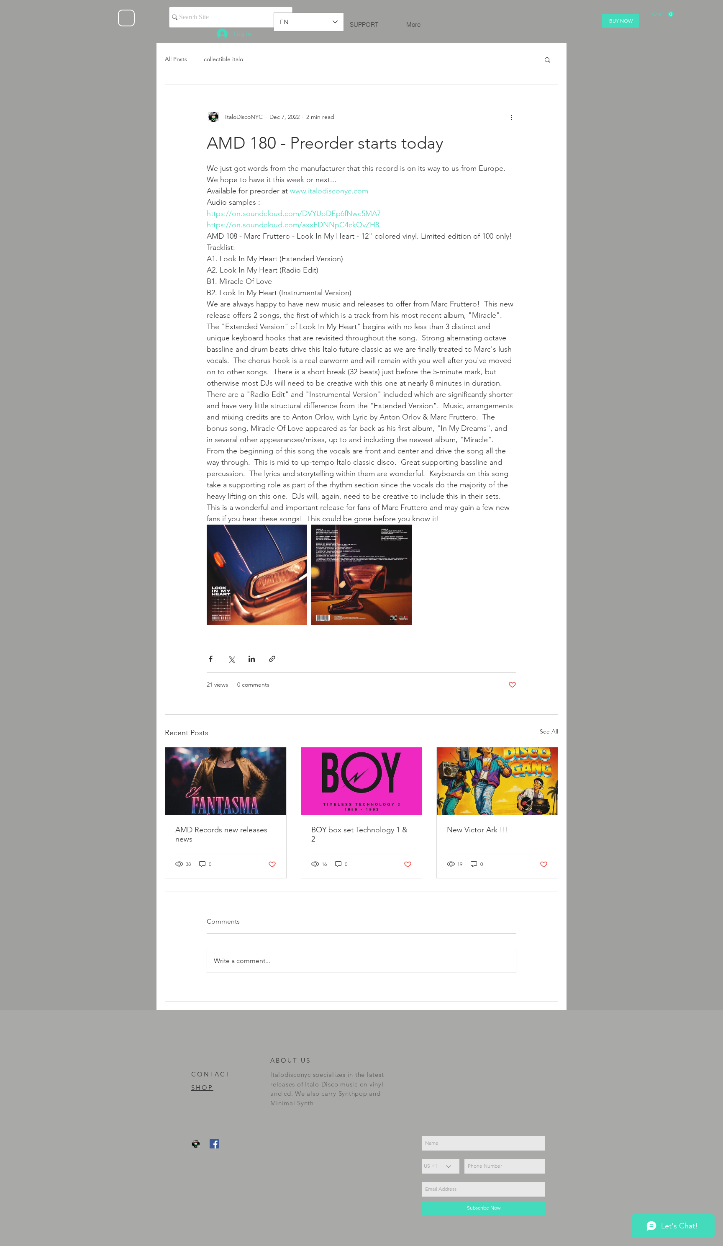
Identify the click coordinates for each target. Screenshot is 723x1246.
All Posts (176, 59)
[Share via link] (272, 659)
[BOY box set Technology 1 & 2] (361, 781)
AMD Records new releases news (221, 834)
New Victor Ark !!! (477, 829)
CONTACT (211, 1074)
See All (549, 731)
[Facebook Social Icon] (214, 1143)
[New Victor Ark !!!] (497, 781)
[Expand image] (257, 575)
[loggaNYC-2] (195, 1143)
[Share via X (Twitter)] (231, 659)
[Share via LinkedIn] (252, 659)
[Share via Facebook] (211, 659)
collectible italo (223, 59)
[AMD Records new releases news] (225, 781)
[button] (663, 14)
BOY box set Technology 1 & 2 (359, 834)
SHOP (202, 1088)
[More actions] (511, 117)
